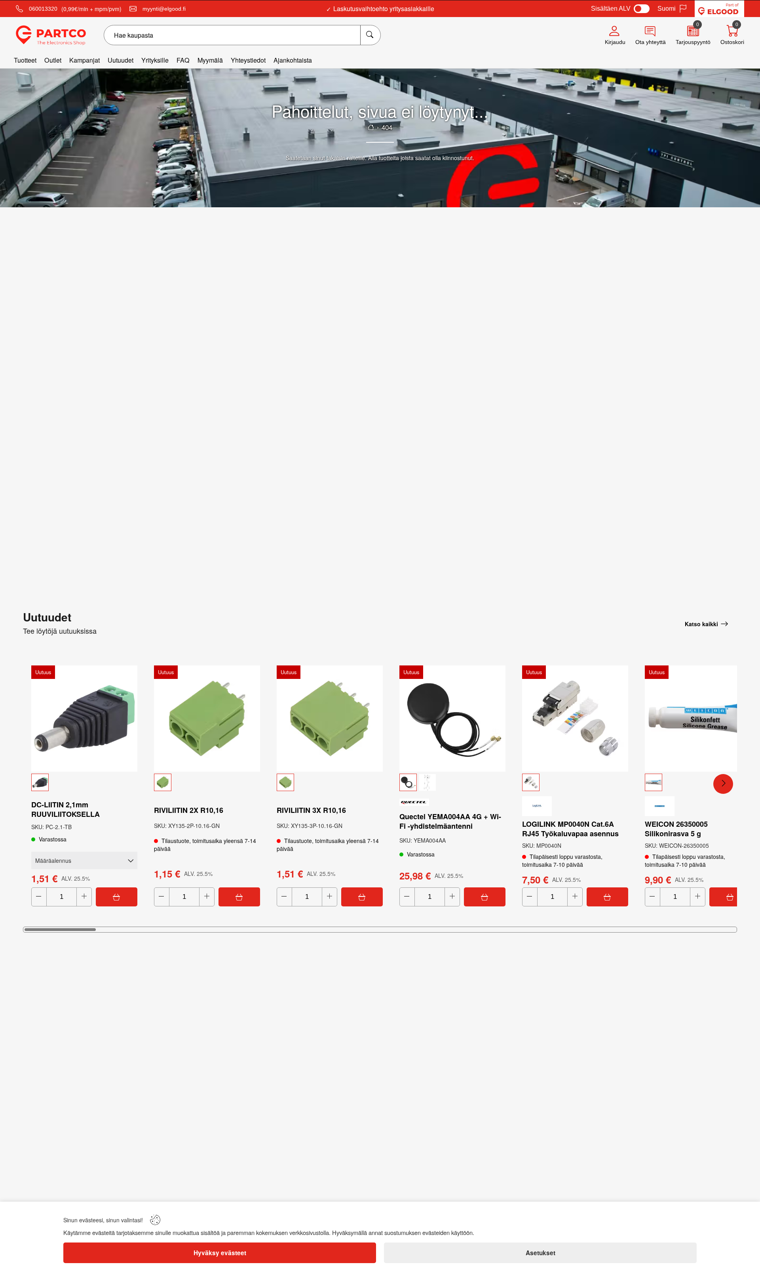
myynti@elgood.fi (164, 9)
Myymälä (210, 60)
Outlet (52, 60)
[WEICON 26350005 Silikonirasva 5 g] (698, 718)
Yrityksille (155, 60)
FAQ (183, 60)
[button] (84, 782)
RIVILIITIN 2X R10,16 (188, 810)
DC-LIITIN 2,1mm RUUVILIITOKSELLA (65, 809)
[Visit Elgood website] (719, 8)
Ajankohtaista (293, 60)
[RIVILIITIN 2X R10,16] (207, 718)
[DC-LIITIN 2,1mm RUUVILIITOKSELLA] (84, 718)
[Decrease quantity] (39, 897)
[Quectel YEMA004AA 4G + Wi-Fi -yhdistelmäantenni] (452, 718)
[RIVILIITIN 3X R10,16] (330, 718)
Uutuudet (120, 60)
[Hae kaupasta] (370, 35)
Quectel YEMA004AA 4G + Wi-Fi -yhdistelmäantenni (450, 821)
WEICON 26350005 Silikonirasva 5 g (676, 828)
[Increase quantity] (84, 897)
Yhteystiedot (248, 60)
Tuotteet (25, 60)
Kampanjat (84, 60)
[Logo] (51, 35)
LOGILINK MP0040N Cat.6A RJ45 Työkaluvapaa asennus (570, 828)
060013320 (43, 9)
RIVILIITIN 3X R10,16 (311, 810)
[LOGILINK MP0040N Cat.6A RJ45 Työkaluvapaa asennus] (575, 718)
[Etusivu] (371, 127)
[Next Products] (723, 784)
